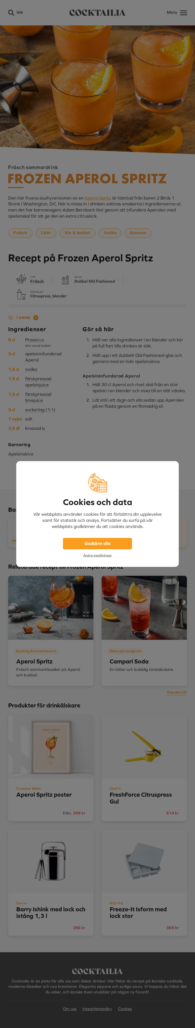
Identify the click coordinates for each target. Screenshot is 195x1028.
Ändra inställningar (97, 555)
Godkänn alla (97, 543)
